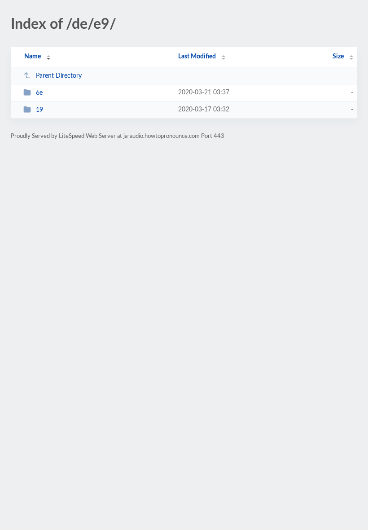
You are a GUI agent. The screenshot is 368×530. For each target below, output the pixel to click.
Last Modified (197, 56)
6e (39, 93)
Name (32, 56)
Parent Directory (59, 76)
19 (39, 110)
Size (338, 56)
